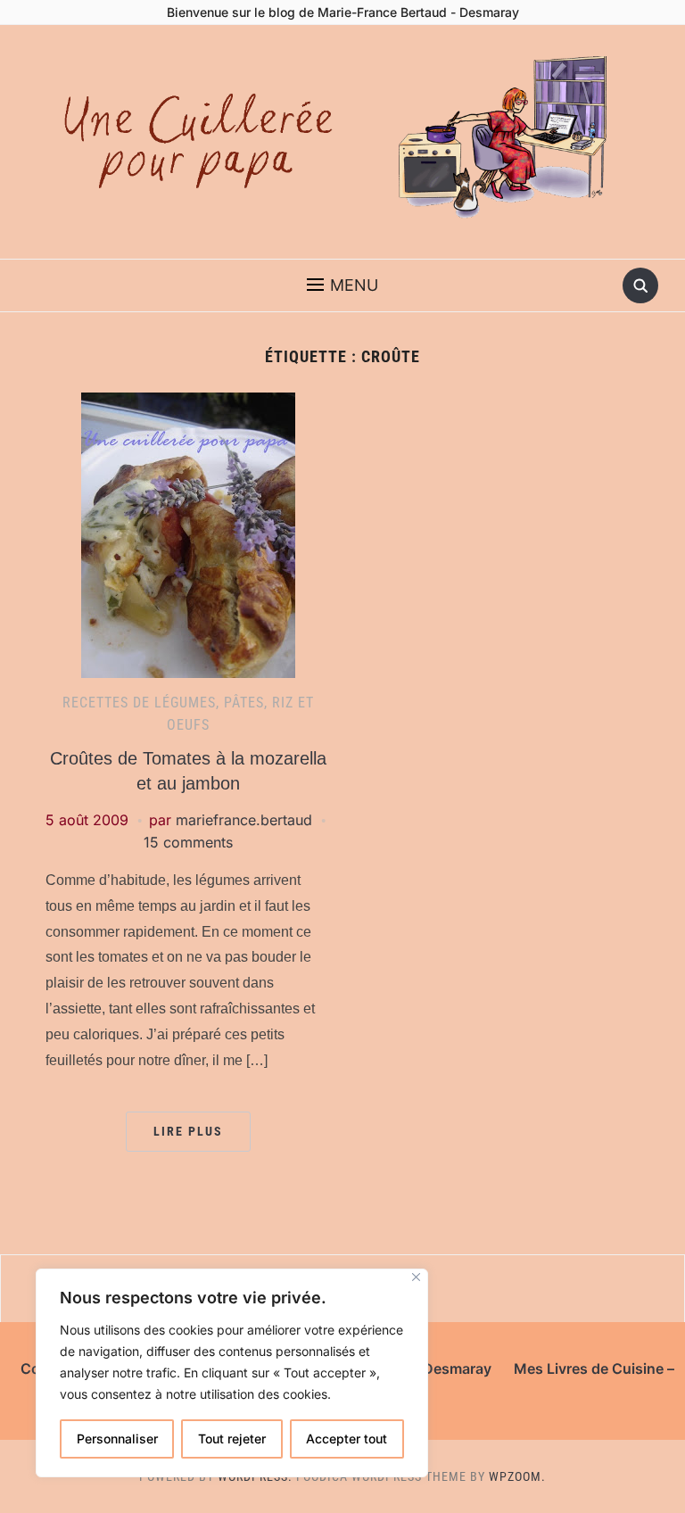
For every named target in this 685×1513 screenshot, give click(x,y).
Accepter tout (346, 1438)
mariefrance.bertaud (244, 820)
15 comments (188, 842)
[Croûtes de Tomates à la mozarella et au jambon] (188, 533)
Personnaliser (117, 1438)
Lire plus (188, 1131)
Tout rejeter (232, 1438)
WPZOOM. (517, 1476)
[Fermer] (416, 1277)
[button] (342, 285)
